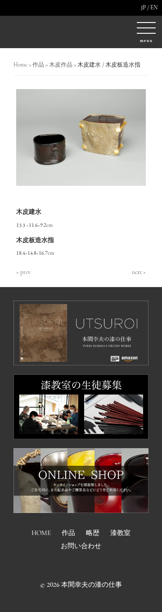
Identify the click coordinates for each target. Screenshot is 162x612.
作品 (68, 533)
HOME (41, 533)
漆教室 (120, 533)
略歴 (92, 533)
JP (143, 7)
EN (154, 7)
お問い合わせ (81, 546)
